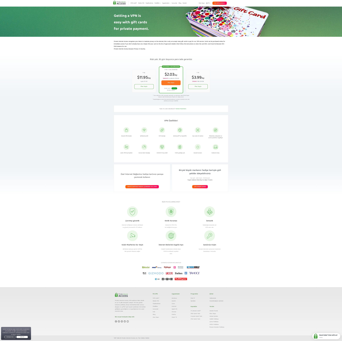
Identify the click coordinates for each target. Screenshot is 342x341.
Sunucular (155, 309)
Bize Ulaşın (213, 314)
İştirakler (193, 301)
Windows (174, 298)
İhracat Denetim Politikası (217, 327)
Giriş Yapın (202, 3)
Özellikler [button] (157, 3)
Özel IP (193, 298)
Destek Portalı (214, 311)
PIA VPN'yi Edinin (219, 3)
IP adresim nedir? (196, 311)
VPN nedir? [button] (133, 3)
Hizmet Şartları (214, 316)
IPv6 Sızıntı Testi (195, 319)
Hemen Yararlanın (181, 109)
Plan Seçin (144, 86)
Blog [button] (180, 3)
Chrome (174, 312)
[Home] (119, 3)
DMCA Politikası (214, 324)
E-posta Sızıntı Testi (196, 316)
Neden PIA (156, 301)
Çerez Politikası (214, 322)
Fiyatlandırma (156, 304)
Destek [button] (185, 3)
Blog (154, 314)
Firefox (174, 314)
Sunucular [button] (174, 3)
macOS (174, 301)
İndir (154, 312)
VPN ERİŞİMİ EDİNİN (200, 187)
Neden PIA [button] (141, 3)
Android (174, 306)
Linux (173, 304)
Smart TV (174, 317)
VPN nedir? (156, 298)
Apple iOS (174, 309)
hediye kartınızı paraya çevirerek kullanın (142, 187)
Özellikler (155, 306)
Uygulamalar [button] (165, 3)
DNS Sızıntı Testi (195, 314)
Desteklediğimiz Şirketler (216, 301)
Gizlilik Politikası (214, 319)
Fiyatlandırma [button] (149, 3)
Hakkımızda (213, 298)
